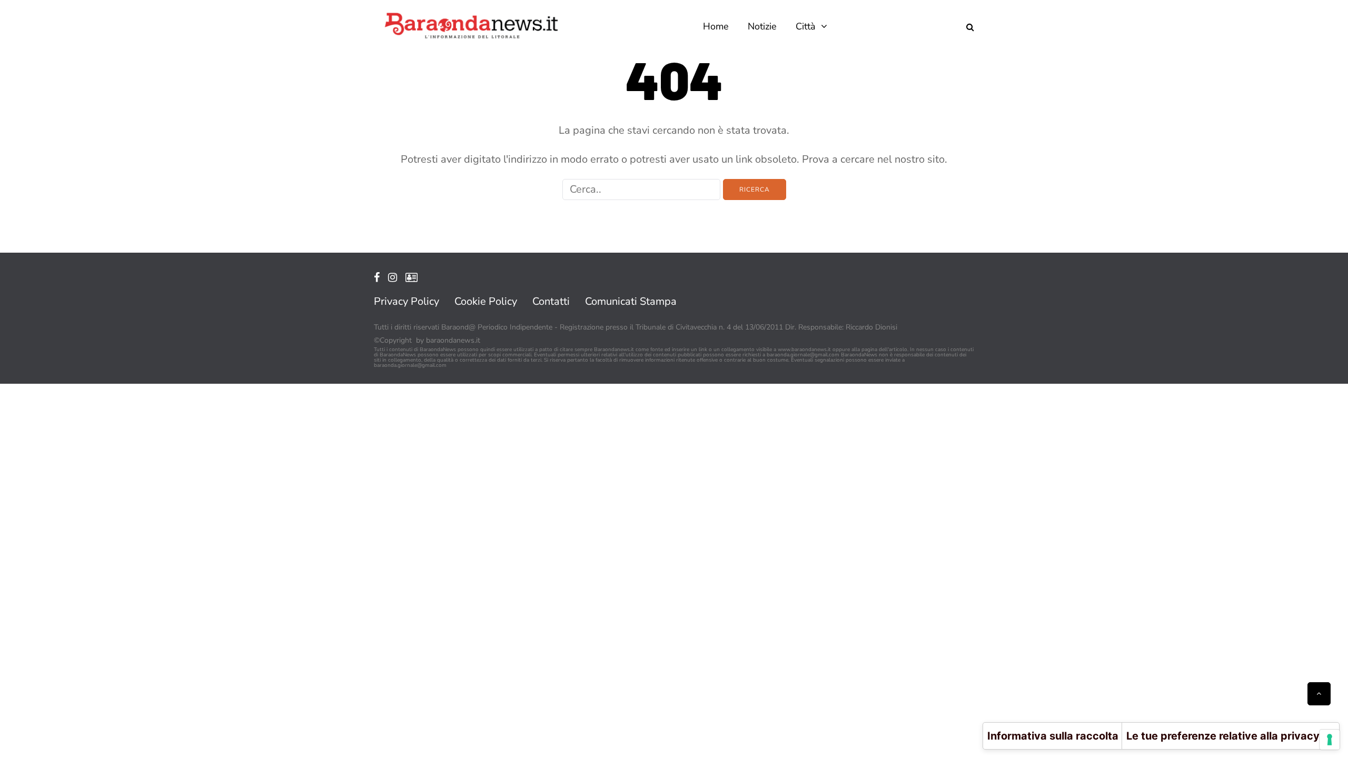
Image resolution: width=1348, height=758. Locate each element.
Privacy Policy (406, 301)
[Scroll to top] (1319, 693)
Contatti (551, 301)
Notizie (762, 26)
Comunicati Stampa (631, 301)
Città (806, 26)
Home (716, 26)
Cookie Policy (485, 301)
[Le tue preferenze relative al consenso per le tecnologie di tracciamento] (1330, 740)
